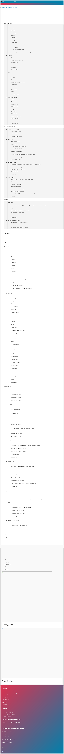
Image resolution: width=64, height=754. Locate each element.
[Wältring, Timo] (27, 596)
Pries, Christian (7, 681)
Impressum (4, 702)
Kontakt (6, 4)
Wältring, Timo (7, 625)
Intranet (6, 6)
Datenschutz (4, 704)
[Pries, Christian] (27, 653)
